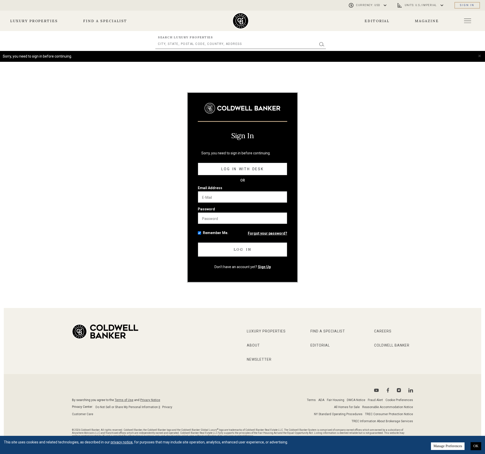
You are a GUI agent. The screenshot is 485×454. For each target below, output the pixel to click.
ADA (321, 400)
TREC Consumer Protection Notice (389, 414)
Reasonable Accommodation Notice (387, 407)
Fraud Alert (375, 400)
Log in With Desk (242, 169)
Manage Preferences (447, 446)
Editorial (377, 21)
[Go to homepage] (240, 21)
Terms (311, 400)
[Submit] (322, 44)
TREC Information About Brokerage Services (382, 421)
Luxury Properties (34, 21)
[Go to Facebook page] (387, 390)
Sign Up (264, 267)
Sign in (467, 5)
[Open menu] (467, 21)
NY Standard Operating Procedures (338, 414)
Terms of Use (124, 400)
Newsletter (259, 359)
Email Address (210, 188)
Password (206, 209)
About (253, 345)
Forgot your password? (267, 233)
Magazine (427, 21)
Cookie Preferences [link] (399, 400)
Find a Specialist (105, 21)
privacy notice (122, 442)
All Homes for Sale (347, 407)
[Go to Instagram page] (399, 390)
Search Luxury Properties (185, 37)
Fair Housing (335, 400)
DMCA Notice (356, 400)
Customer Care (82, 414)
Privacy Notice (150, 400)
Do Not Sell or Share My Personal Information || (127, 407)
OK (475, 446)
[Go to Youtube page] (376, 390)
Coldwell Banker (391, 345)
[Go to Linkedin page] (410, 390)
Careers (383, 331)
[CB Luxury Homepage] (242, 108)
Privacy (167, 407)
